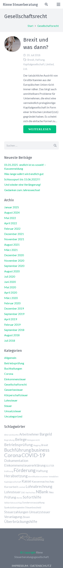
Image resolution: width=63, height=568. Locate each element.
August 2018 (12, 335)
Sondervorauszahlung (33, 502)
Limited (50, 64)
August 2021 (12, 244)
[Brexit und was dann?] (12, 38)
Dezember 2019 (14, 308)
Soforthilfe (32, 497)
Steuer (8, 405)
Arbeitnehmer (29, 434)
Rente (19, 498)
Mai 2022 (10, 218)
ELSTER (50, 465)
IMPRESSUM (20, 565)
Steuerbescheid (33, 507)
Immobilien (53, 476)
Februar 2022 (12, 228)
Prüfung (10, 497)
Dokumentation (16, 461)
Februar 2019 (12, 324)
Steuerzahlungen (16, 512)
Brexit (30, 59)
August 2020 (12, 271)
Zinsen (26, 517)
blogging (37, 445)
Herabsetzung (15, 476)
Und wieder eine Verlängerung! (22, 184)
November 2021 (14, 239)
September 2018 (14, 329)
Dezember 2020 (14, 255)
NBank (42, 491)
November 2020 (14, 260)
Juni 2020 (10, 281)
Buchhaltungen (13, 368)
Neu (51, 492)
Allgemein (10, 357)
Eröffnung (8, 471)
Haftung (40, 59)
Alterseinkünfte (11, 435)
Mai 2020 (10, 287)
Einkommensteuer (15, 379)
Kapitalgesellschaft (34, 64)
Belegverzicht (33, 440)
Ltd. (25, 68)
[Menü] (58, 4)
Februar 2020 (12, 303)
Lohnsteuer (11, 400)
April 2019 (10, 319)
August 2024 (12, 212)
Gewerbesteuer (13, 389)
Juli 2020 (9, 276)
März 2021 (11, 249)
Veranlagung (13, 517)
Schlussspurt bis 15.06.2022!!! (22, 179)
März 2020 (11, 298)
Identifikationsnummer (38, 476)
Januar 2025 (11, 207)
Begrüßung (9, 440)
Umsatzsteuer (12, 411)
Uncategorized (13, 416)
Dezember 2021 (14, 233)
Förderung (25, 470)
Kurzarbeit (11, 486)
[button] (46, 4)
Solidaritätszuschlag (13, 502)
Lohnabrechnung (39, 486)
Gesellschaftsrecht (15, 384)
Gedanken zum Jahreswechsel (22, 190)
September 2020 (14, 265)
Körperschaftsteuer (16, 395)
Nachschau (30, 492)
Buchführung (17, 450)
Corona (8, 373)
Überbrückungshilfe (20, 521)
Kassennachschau (43, 481)
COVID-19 (33, 455)
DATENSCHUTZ (40, 565)
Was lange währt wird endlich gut (24, 173)
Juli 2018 (9, 340)
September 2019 (14, 313)
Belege (21, 439)
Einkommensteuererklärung (25, 465)
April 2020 (10, 292)
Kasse (26, 481)
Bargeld (46, 434)
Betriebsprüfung (14, 363)
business (40, 450)
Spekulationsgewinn (14, 507)
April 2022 (10, 223)
